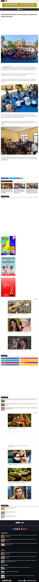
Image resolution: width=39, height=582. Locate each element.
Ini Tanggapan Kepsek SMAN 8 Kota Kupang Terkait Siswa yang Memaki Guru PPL (18, 567)
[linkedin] (24, 529)
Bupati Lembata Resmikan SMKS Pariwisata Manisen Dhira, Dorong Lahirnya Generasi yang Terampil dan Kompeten (7, 191)
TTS (3, 12)
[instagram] (29, 362)
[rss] (29, 360)
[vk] (10, 364)
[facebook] (10, 358)
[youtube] (29, 358)
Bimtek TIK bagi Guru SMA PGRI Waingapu (12, 571)
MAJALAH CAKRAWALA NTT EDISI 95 (10, 507)
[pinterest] (10, 362)
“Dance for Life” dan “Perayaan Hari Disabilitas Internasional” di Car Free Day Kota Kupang (19, 575)
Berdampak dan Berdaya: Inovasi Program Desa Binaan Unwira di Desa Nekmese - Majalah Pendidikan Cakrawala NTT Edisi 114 (21, 408)
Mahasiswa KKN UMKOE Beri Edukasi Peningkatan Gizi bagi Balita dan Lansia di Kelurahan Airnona (20, 399)
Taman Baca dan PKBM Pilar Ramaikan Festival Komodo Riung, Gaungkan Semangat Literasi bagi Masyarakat (19, 191)
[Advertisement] (19, 27)
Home (2, 12)
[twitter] (10, 360)
